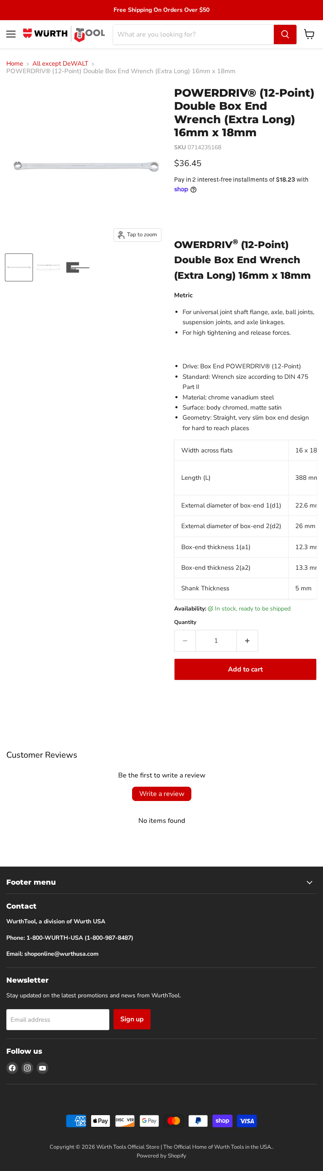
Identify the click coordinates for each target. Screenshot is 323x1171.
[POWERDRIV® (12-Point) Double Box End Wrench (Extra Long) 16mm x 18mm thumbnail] (18, 267)
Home (14, 63)
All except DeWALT (60, 63)
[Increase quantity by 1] (247, 641)
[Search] (285, 34)
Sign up (132, 1019)
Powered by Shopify (161, 1156)
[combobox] (193, 34)
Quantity (185, 622)
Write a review (161, 793)
